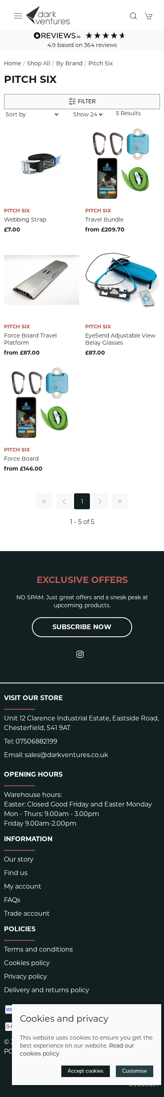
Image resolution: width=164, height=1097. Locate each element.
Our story (18, 859)
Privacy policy (25, 976)
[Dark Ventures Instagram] (80, 654)
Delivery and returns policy (46, 990)
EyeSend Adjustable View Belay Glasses (120, 339)
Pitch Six (100, 63)
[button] (18, 16)
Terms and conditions (38, 949)
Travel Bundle (104, 219)
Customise (134, 1071)
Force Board (21, 458)
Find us (15, 873)
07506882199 (36, 741)
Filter (86, 101)
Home (12, 63)
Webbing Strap (25, 219)
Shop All (38, 63)
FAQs (12, 900)
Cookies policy (27, 963)
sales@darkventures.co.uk (66, 755)
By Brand (69, 63)
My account (22, 886)
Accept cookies (85, 1071)
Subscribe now (82, 627)
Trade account (27, 913)
